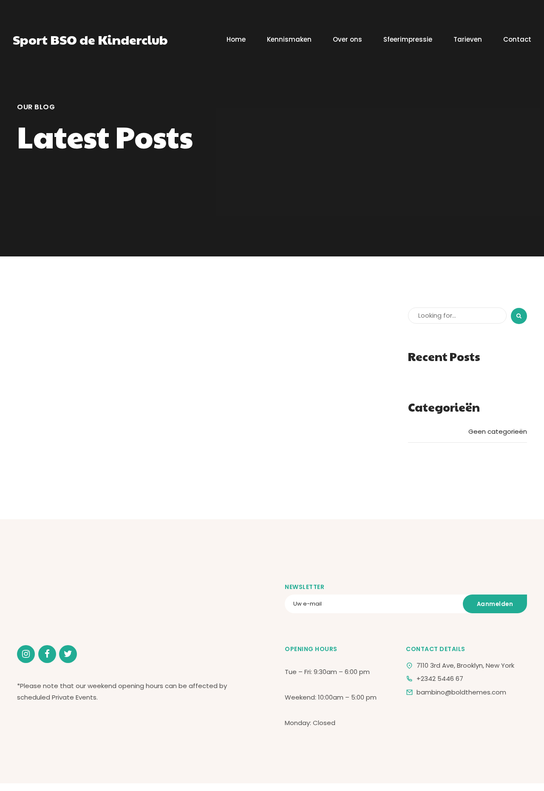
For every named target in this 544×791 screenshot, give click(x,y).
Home (236, 39)
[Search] (519, 316)
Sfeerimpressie (407, 39)
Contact (517, 39)
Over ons (347, 39)
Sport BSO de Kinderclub (90, 39)
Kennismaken (289, 39)
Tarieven (467, 39)
